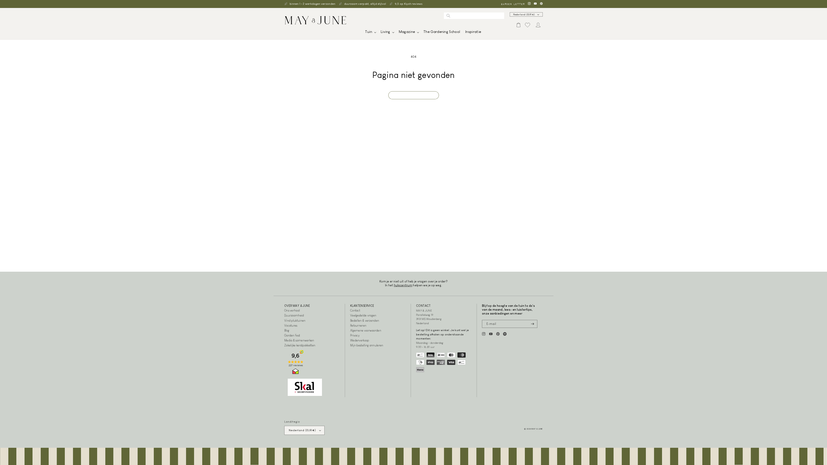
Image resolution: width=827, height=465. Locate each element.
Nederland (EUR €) (524, 14)
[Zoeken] (448, 15)
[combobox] (474, 15)
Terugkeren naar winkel (413, 95)
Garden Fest (292, 335)
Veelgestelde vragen (363, 315)
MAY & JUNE (537, 429)
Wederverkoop (359, 340)
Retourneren (358, 325)
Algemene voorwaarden (365, 330)
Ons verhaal (292, 310)
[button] (370, 32)
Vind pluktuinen (295, 320)
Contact (355, 310)
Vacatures (290, 325)
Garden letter (513, 4)
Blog (286, 330)
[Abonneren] (532, 324)
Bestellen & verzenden (364, 320)
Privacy (354, 335)
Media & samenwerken (299, 340)
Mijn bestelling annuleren (366, 345)
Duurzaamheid (294, 315)
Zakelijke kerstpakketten (299, 345)
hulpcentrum (403, 285)
